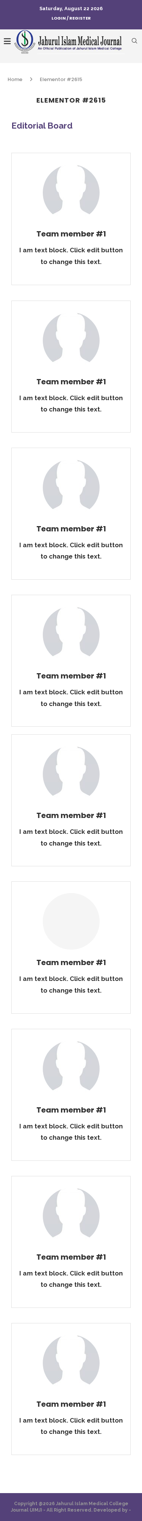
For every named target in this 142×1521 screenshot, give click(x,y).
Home (15, 79)
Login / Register (71, 18)
